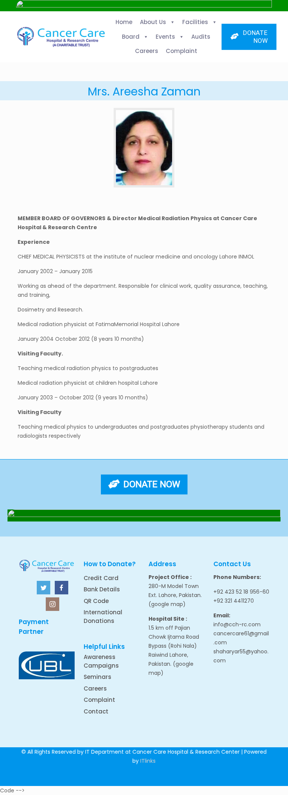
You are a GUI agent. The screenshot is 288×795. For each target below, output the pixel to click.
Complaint (99, 700)
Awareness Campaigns (101, 661)
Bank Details (102, 589)
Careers (95, 688)
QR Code (96, 601)
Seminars (97, 677)
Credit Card (101, 578)
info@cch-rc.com (237, 624)
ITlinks (148, 761)
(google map (165, 604)
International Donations (103, 616)
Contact (96, 711)
